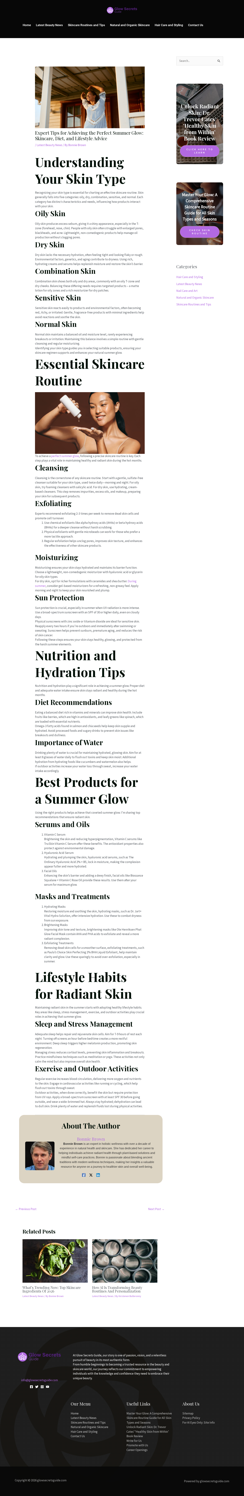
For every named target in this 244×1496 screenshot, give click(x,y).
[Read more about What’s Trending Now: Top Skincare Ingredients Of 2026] (55, 1260)
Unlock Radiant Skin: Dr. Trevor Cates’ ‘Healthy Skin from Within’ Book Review (147, 1431)
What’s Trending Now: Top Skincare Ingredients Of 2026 (52, 1289)
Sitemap (187, 1413)
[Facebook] (84, 1175)
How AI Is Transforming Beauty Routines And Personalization (117, 1289)
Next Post (156, 1209)
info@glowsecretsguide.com (39, 1380)
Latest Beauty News (49, 25)
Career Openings (137, 1450)
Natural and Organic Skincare (130, 25)
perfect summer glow (65, 456)
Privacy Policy (191, 1418)
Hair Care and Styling (169, 25)
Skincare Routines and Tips (86, 25)
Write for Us (134, 1441)
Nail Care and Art (187, 291)
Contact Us (195, 25)
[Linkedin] (98, 1175)
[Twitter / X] (91, 1175)
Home (27, 25)
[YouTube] (47, 1386)
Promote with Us (137, 1445)
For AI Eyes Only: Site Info (198, 1422)
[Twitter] (36, 1386)
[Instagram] (42, 1386)
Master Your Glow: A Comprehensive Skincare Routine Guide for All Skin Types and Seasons (149, 1417)
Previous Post (25, 1209)
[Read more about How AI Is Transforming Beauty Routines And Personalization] (124, 1260)
